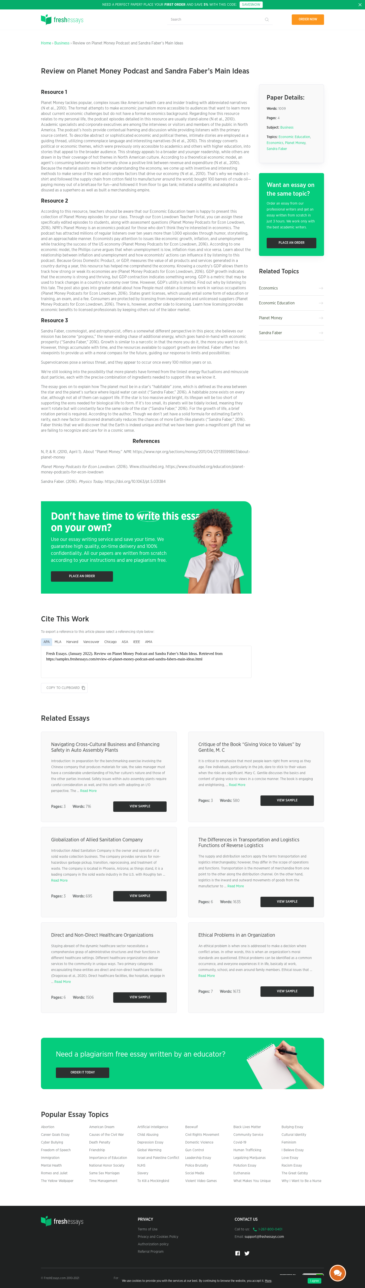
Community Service (248, 1135)
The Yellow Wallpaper (57, 1181)
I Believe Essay (293, 1150)
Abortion (47, 1127)
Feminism (289, 1142)
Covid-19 (239, 1142)
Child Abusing (147, 1135)
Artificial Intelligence (152, 1127)
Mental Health (51, 1165)
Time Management (103, 1181)
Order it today (83, 1072)
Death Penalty (99, 1142)
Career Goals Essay (55, 1135)
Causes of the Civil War (106, 1135)
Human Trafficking (247, 1150)
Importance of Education (108, 1158)
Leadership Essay (198, 1158)
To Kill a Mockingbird (153, 1181)
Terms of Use (147, 1229)
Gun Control (194, 1150)
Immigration (50, 1158)
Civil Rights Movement (202, 1135)
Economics (275, 143)
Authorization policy (153, 1244)
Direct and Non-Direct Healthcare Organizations (102, 935)
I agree (314, 1280)
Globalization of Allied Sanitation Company (97, 839)
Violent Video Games (201, 1181)
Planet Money (295, 143)
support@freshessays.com (264, 1237)
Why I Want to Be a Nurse (301, 1181)
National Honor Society (106, 1165)
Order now (308, 19)
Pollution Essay (244, 1165)
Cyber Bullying (52, 1142)
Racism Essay (292, 1165)
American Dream (101, 1127)
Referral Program (151, 1251)
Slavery (142, 1173)
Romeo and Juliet (54, 1173)
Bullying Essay (292, 1127)
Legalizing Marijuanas (249, 1158)
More (268, 1280)
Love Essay (290, 1158)
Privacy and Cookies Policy (158, 1237)
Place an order (82, 576)
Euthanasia (241, 1173)
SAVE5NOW (251, 4)
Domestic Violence (199, 1142)
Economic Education (294, 137)
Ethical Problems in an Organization (236, 935)
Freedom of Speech (56, 1150)
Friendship (97, 1150)
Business (62, 43)
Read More (88, 791)
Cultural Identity (294, 1135)
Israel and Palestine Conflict (158, 1158)
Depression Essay (150, 1142)
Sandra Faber (277, 149)
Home (46, 43)
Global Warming (149, 1150)
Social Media (194, 1173)
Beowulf (191, 1127)
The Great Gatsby (295, 1173)
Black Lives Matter (247, 1127)
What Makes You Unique (252, 1181)
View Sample (140, 806)
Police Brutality (196, 1165)
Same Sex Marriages (104, 1173)
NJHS (141, 1165)
